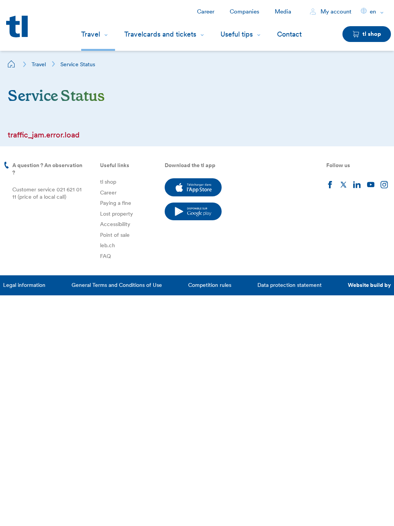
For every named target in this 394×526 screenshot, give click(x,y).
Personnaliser (35, 508)
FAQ (105, 256)
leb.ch (107, 245)
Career (205, 11)
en (373, 11)
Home (11, 64)
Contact (289, 34)
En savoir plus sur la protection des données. (76, 483)
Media (283, 11)
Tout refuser (84, 508)
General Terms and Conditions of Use (117, 285)
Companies (244, 11)
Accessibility (115, 224)
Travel (90, 34)
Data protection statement (289, 285)
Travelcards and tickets (160, 34)
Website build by (369, 285)
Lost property (116, 214)
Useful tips (236, 34)
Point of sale (115, 235)
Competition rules (209, 285)
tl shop (108, 182)
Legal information (24, 285)
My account (335, 11)
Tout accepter (134, 508)
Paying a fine (115, 203)
